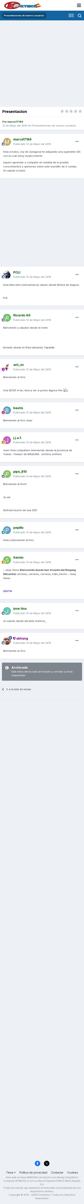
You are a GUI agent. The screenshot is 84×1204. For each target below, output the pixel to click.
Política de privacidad (33, 1172)
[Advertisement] (42, 64)
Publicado (32, 143)
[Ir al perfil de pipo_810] (7, 474)
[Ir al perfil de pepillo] (7, 530)
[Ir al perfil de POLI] (7, 275)
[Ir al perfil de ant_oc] (7, 367)
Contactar (57, 1172)
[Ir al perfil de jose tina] (7, 611)
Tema (10, 1172)
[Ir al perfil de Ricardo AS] (7, 318)
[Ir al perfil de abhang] (7, 641)
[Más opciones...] (77, 141)
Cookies (72, 1172)
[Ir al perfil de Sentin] (7, 560)
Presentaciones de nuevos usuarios (54, 125)
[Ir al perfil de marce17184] (7, 142)
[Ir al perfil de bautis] (7, 410)
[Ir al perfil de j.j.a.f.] (7, 440)
